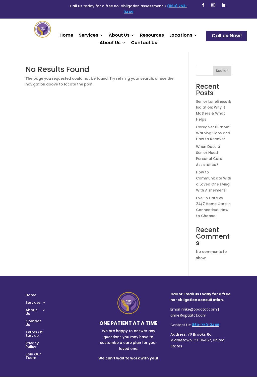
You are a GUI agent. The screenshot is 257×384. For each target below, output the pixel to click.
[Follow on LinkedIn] (223, 5)
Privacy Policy (32, 345)
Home (66, 35)
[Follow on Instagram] (213, 5)
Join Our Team (33, 356)
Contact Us (144, 43)
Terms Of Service (34, 334)
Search (222, 70)
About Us (119, 35)
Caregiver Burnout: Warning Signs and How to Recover (213, 133)
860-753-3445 (205, 324)
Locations (180, 35)
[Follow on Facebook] (203, 5)
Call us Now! (227, 35)
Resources (152, 35)
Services (88, 35)
